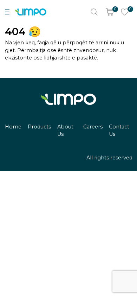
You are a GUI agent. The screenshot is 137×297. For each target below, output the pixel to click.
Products (39, 127)
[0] (109, 12)
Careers (93, 127)
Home (13, 127)
